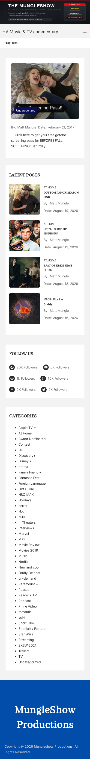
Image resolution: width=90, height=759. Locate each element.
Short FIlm (26, 623)
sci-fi (22, 617)
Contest (24, 444)
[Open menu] (84, 32)
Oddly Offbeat (29, 573)
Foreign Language (32, 483)
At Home (50, 187)
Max (21, 539)
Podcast (24, 601)
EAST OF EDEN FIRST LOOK (58, 268)
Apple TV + (27, 428)
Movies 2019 (28, 550)
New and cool (28, 567)
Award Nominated (32, 439)
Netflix (23, 562)
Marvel (23, 534)
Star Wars (25, 634)
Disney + (25, 461)
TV (20, 656)
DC (20, 450)
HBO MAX (26, 494)
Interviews (26, 528)
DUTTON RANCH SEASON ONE (61, 195)
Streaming (26, 640)
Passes (23, 589)
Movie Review (53, 299)
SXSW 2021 (27, 645)
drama (23, 467)
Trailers (23, 651)
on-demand (27, 578)
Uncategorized (25, 110)
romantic (25, 612)
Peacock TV (27, 595)
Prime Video (27, 606)
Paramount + (28, 584)
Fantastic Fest (28, 478)
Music (22, 556)
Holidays (24, 500)
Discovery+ (27, 455)
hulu (21, 517)
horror (22, 506)
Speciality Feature (31, 629)
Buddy (48, 304)
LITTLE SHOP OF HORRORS (55, 231)
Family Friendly (29, 472)
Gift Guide (26, 489)
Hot (21, 511)
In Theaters (27, 522)
